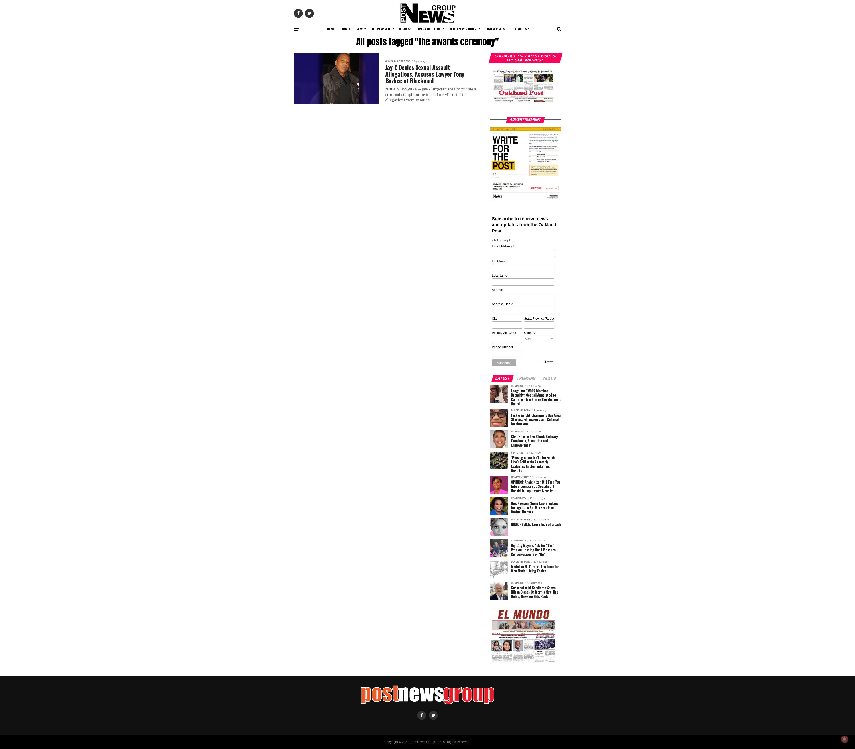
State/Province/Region (539, 318)
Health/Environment (463, 28)
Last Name (499, 275)
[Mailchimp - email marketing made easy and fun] (546, 362)
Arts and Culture (429, 28)
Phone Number (502, 347)
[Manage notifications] (844, 739)
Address (497, 289)
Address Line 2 (502, 304)
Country (529, 332)
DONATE (345, 28)
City (494, 318)
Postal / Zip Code (504, 332)
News (359, 28)
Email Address (503, 246)
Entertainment (381, 28)
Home (330, 28)
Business (405, 28)
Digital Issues (495, 28)
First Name (499, 261)
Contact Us (519, 28)
